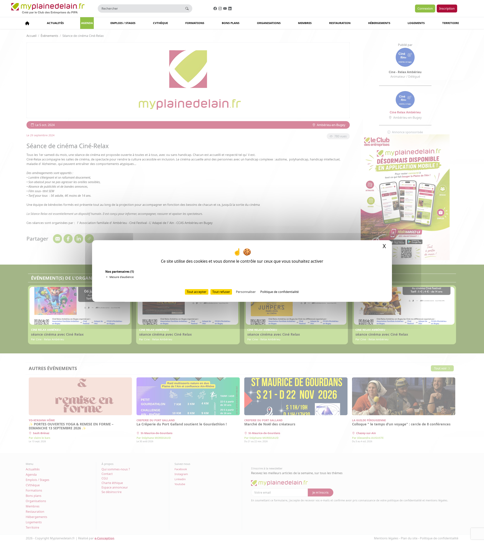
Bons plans (230, 23)
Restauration (340, 23)
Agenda (87, 23)
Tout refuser (221, 292)
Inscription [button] (447, 8)
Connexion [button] (425, 8)
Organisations (269, 23)
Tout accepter (196, 292)
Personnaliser (246, 292)
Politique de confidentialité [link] (279, 292)
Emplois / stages (122, 23)
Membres (305, 23)
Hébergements (379, 23)
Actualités (55, 23)
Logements (416, 23)
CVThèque (160, 23)
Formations (194, 23)
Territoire (450, 23)
